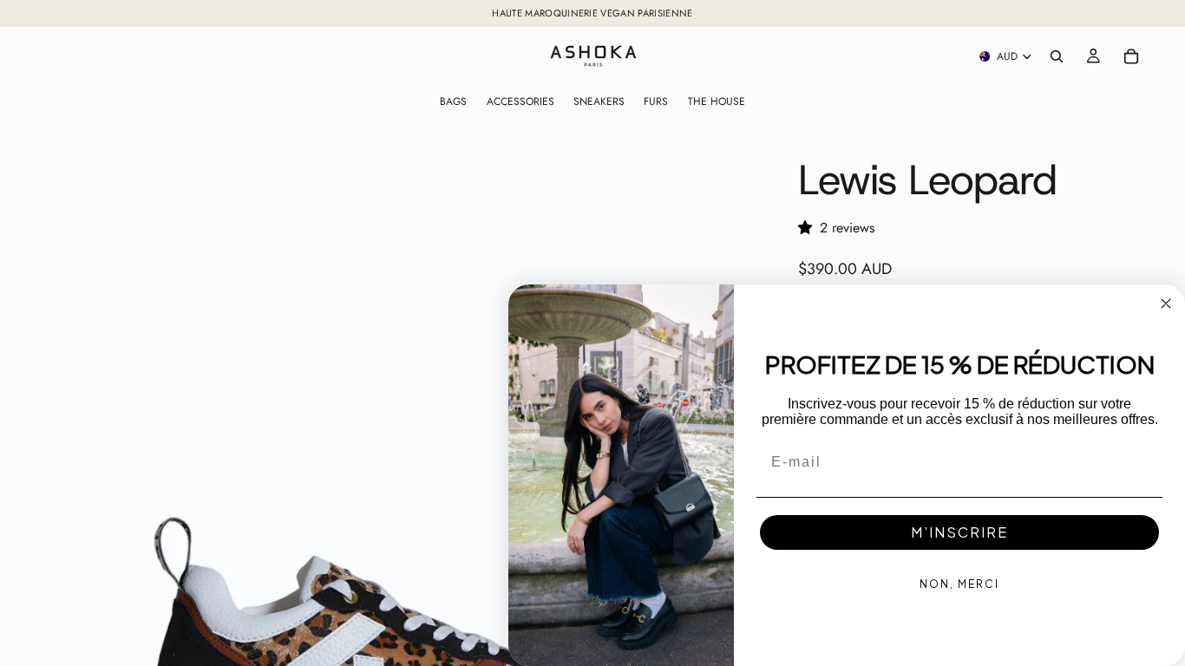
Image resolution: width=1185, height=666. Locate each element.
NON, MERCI (959, 584)
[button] (809, 228)
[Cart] (1131, 56)
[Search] (1057, 56)
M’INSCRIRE (959, 532)
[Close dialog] (1166, 303)
